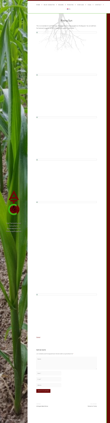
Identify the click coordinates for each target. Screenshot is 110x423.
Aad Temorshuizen (15, 420)
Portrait (38, 337)
